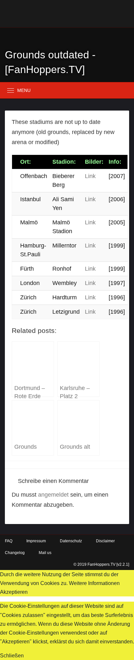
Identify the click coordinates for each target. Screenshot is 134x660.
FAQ (8, 541)
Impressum (36, 541)
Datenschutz (71, 541)
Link (90, 176)
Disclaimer (105, 541)
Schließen (12, 655)
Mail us (45, 552)
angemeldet (53, 494)
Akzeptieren (14, 592)
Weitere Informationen (94, 583)
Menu (24, 90)
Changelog (15, 552)
